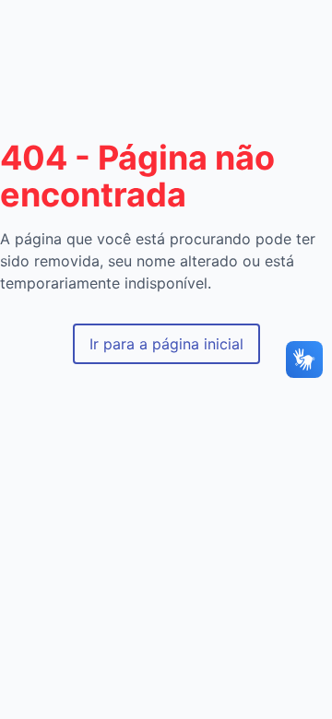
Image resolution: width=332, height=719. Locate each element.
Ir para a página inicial (166, 344)
